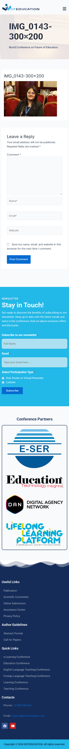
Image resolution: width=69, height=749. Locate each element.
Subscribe (12, 390)
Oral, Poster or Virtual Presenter (25, 378)
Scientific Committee (16, 597)
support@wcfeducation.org (27, 715)
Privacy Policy (12, 616)
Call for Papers (12, 639)
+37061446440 (22, 705)
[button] (55, 9)
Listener (11, 382)
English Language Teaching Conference (27, 669)
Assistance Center (14, 609)
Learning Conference (16, 682)
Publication (10, 590)
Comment (14, 154)
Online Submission (15, 603)
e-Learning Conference (17, 657)
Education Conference (17, 663)
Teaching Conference (16, 688)
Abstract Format (13, 633)
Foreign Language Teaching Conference (27, 676)
